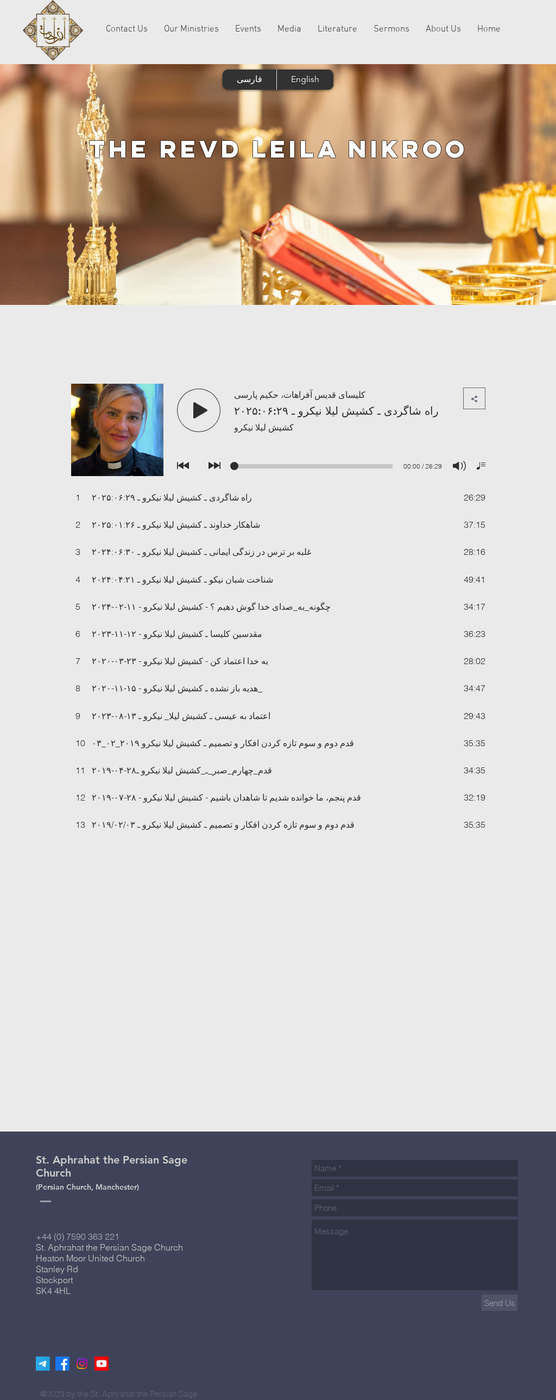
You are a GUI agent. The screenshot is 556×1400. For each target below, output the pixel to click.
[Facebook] (62, 1364)
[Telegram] (43, 1364)
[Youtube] (101, 1364)
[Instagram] (82, 1364)
